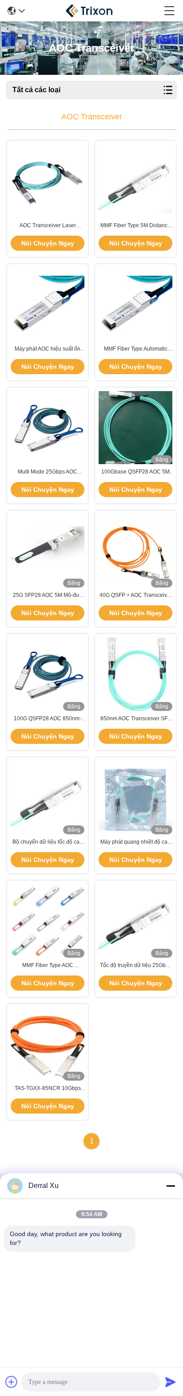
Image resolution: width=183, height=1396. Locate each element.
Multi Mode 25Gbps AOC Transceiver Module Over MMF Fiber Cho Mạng (47, 472)
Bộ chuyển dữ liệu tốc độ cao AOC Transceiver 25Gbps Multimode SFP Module (47, 842)
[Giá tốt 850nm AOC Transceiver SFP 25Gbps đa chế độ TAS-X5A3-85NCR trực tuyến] (135, 674)
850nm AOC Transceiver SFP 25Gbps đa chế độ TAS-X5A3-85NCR (135, 718)
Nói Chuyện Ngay (47, 243)
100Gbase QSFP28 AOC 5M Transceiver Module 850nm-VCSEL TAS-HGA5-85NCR (135, 472)
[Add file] (11, 1382)
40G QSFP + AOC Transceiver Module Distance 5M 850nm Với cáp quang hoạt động (135, 595)
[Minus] (170, 1185)
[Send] (170, 1382)
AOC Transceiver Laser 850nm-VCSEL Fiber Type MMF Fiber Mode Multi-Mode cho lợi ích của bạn (47, 225)
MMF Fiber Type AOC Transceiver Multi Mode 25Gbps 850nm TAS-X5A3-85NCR (47, 965)
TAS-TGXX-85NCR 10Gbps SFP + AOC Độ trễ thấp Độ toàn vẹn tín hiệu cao (48, 1088)
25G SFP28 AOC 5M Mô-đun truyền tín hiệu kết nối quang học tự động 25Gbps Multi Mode (47, 595)
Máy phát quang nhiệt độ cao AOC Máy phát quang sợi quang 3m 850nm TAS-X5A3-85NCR (135, 842)
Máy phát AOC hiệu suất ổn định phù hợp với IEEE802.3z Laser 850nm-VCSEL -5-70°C (48, 349)
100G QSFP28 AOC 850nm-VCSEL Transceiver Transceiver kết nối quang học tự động (47, 718)
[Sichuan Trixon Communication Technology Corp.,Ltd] (94, 10)
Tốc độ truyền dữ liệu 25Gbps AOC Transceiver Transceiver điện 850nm (135, 965)
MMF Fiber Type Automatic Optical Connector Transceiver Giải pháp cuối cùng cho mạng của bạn (135, 349)
